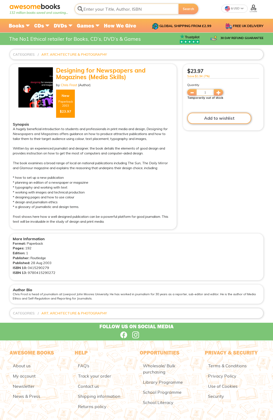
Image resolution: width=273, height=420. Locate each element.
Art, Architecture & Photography (74, 54)
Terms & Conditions (227, 365)
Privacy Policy (222, 376)
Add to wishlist (219, 118)
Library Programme (163, 382)
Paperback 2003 (65, 103)
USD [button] (236, 8)
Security (216, 396)
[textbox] (127, 9)
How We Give (120, 26)
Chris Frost (69, 85)
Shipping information (99, 396)
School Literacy (158, 402)
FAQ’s (83, 365)
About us (22, 365)
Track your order (94, 376)
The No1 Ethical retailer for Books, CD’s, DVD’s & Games (75, 39)
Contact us (88, 386)
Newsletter (24, 386)
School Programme (162, 392)
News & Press (26, 396)
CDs (39, 26)
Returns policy (92, 406)
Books (17, 26)
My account (24, 376)
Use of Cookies (223, 386)
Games (86, 26)
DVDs (61, 26)
